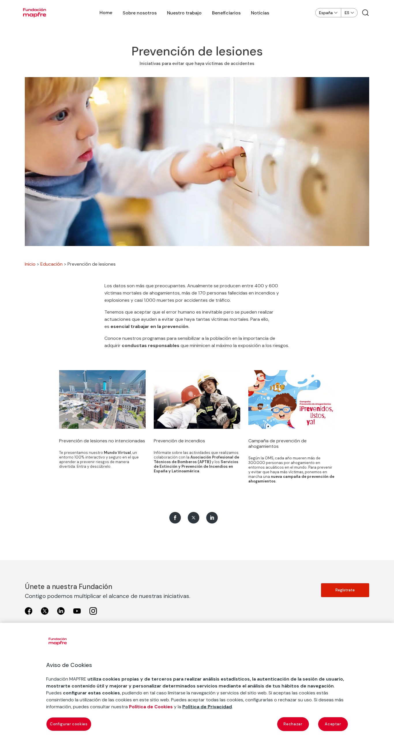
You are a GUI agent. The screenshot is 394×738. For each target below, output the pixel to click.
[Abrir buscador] (365, 12)
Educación (51, 264)
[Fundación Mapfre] (34, 12)
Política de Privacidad (207, 707)
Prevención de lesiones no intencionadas (102, 441)
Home (106, 13)
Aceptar (333, 724)
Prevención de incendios (179, 441)
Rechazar (293, 724)
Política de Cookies (151, 707)
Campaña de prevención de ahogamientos (277, 443)
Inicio (30, 264)
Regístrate (345, 590)
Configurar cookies (69, 724)
